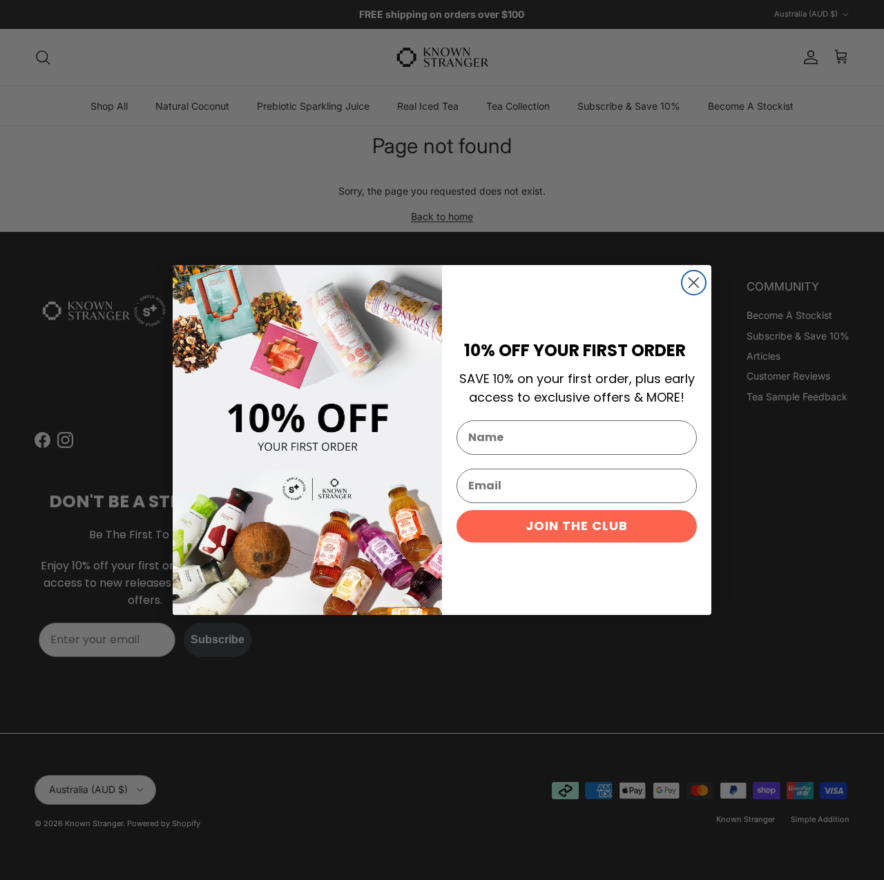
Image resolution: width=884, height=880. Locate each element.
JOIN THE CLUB (577, 525)
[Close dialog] (694, 283)
